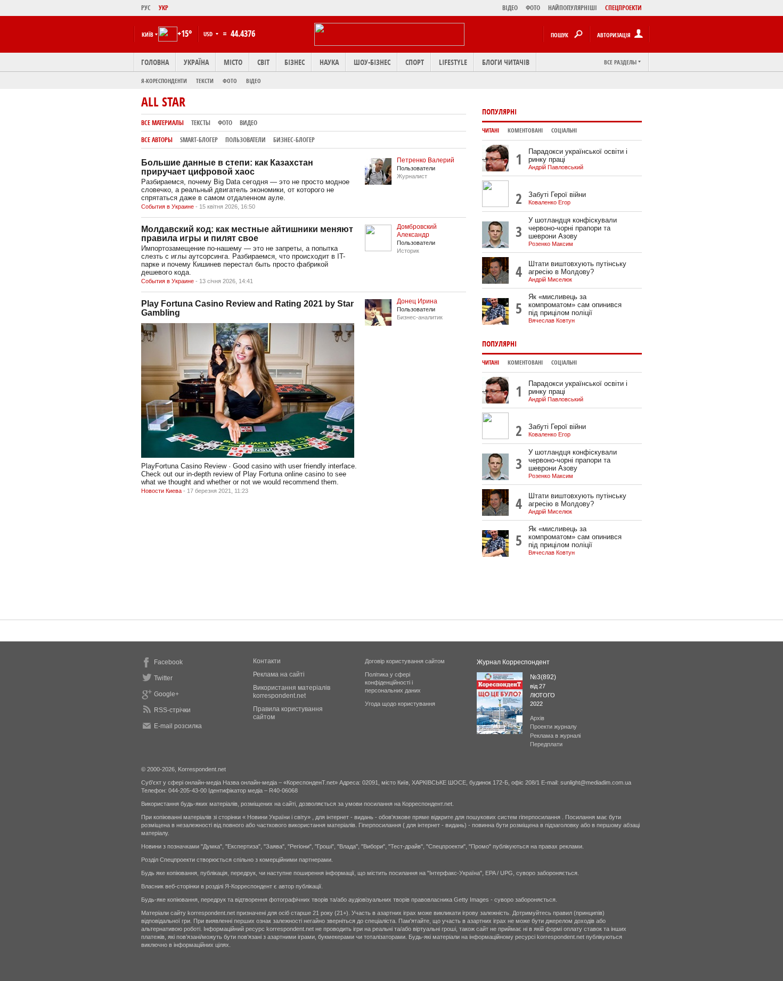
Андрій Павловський (555, 167)
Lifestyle (453, 62)
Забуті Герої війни (557, 195)
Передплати (546, 744)
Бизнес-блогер (294, 139)
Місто (233, 62)
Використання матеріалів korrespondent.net (291, 691)
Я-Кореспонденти (164, 81)
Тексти (205, 81)
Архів (537, 718)
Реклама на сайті (279, 674)
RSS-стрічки (172, 710)
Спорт (414, 62)
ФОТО (533, 7)
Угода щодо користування (400, 703)
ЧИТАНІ (490, 130)
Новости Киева (161, 491)
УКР (163, 7)
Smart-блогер (199, 139)
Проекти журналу (553, 726)
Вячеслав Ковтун (551, 320)
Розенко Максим (550, 244)
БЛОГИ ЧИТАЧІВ (505, 62)
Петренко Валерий (425, 160)
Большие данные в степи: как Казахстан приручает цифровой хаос (227, 167)
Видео (248, 122)
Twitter (163, 678)
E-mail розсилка (178, 726)
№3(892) (543, 677)
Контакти (267, 661)
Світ (263, 62)
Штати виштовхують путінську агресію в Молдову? (577, 268)
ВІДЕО (510, 7)
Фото (230, 81)
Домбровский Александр (417, 230)
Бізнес (294, 62)
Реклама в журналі (555, 735)
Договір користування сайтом (405, 661)
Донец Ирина (417, 301)
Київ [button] (147, 34)
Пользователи (245, 139)
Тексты (200, 122)
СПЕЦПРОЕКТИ (623, 7)
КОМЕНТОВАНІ (525, 130)
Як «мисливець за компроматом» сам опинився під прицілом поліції (575, 305)
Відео (253, 81)
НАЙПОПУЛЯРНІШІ (572, 7)
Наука (329, 62)
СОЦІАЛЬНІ (564, 130)
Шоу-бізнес (372, 62)
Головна (155, 62)
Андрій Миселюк (550, 279)
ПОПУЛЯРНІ (499, 111)
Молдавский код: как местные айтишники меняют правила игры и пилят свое (247, 234)
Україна (196, 62)
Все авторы (157, 139)
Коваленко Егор (549, 202)
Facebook (168, 662)
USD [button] (208, 34)
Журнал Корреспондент (513, 662)
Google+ (166, 694)
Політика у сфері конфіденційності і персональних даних (393, 682)
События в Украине (167, 206)
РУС (146, 7)
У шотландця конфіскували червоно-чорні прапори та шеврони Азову (572, 228)
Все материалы (162, 122)
